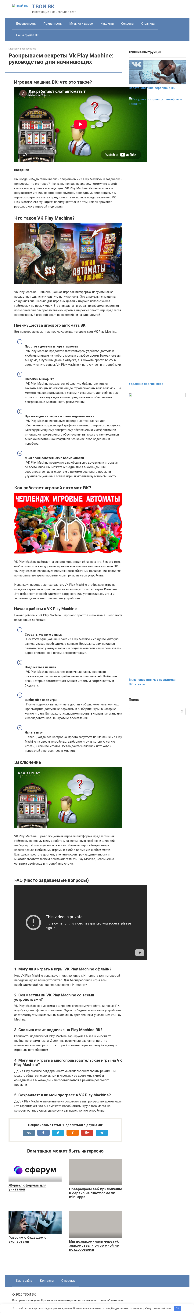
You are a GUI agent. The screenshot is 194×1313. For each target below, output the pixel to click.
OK (177, 1308)
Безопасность (26, 23)
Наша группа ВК (27, 35)
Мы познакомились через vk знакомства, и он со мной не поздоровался (94, 1245)
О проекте (68, 1280)
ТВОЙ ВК (43, 6)
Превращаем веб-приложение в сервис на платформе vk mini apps (95, 1193)
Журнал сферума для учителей (27, 1187)
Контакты (47, 1280)
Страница (148, 23)
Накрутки (107, 23)
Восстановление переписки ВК (152, 88)
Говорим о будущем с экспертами (27, 1239)
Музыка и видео (81, 23)
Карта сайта (24, 1280)
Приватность (52, 23)
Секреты (127, 23)
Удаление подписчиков (146, 384)
